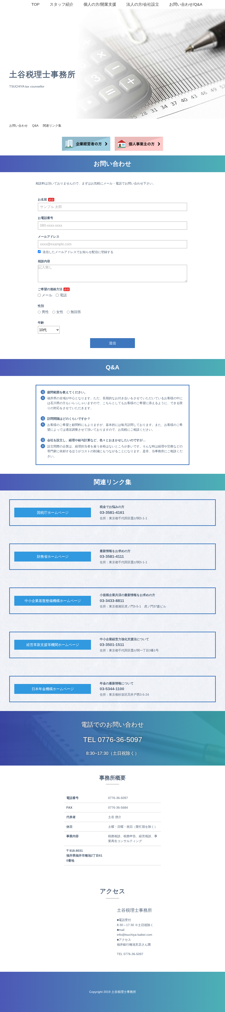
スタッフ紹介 (60, 4)
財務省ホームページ (53, 556)
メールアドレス (48, 236)
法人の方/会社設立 (141, 4)
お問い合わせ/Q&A (184, 4)
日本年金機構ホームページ (53, 689)
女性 (59, 312)
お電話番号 (45, 218)
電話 (63, 295)
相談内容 (44, 261)
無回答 (76, 312)
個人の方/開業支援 (99, 4)
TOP (34, 4)
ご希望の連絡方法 (50, 289)
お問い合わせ (18, 125)
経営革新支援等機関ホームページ (52, 645)
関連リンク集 (52, 125)
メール (47, 295)
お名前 (42, 199)
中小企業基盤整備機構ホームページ (53, 601)
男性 (45, 312)
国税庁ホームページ (53, 512)
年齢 (41, 322)
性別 (41, 306)
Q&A (35, 125)
